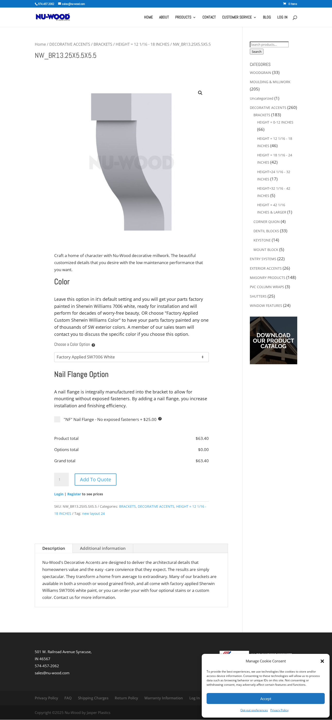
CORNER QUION (266, 221)
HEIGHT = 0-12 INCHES (275, 122)
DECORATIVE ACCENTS (69, 44)
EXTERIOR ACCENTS (266, 268)
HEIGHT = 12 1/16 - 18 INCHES (142, 44)
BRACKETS (103, 44)
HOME (148, 18)
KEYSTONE (262, 240)
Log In (194, 697)
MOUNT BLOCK (265, 249)
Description (53, 548)
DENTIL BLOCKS (266, 231)
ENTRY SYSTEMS (263, 259)
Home (40, 44)
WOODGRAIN (260, 72)
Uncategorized (261, 98)
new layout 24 (93, 513)
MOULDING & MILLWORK (270, 82)
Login (58, 494)
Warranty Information (163, 697)
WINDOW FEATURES (266, 305)
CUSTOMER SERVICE (237, 18)
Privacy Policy (279, 710)
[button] (322, 661)
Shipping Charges (93, 697)
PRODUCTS (183, 18)
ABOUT (164, 18)
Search (257, 51)
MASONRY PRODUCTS (267, 277)
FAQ (68, 697)
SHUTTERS (258, 296)
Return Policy (126, 697)
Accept (265, 698)
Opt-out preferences (254, 710)
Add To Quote (95, 479)
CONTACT (209, 18)
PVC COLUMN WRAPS (267, 286)
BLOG (267, 18)
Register (74, 494)
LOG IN (282, 18)
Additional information (103, 548)
